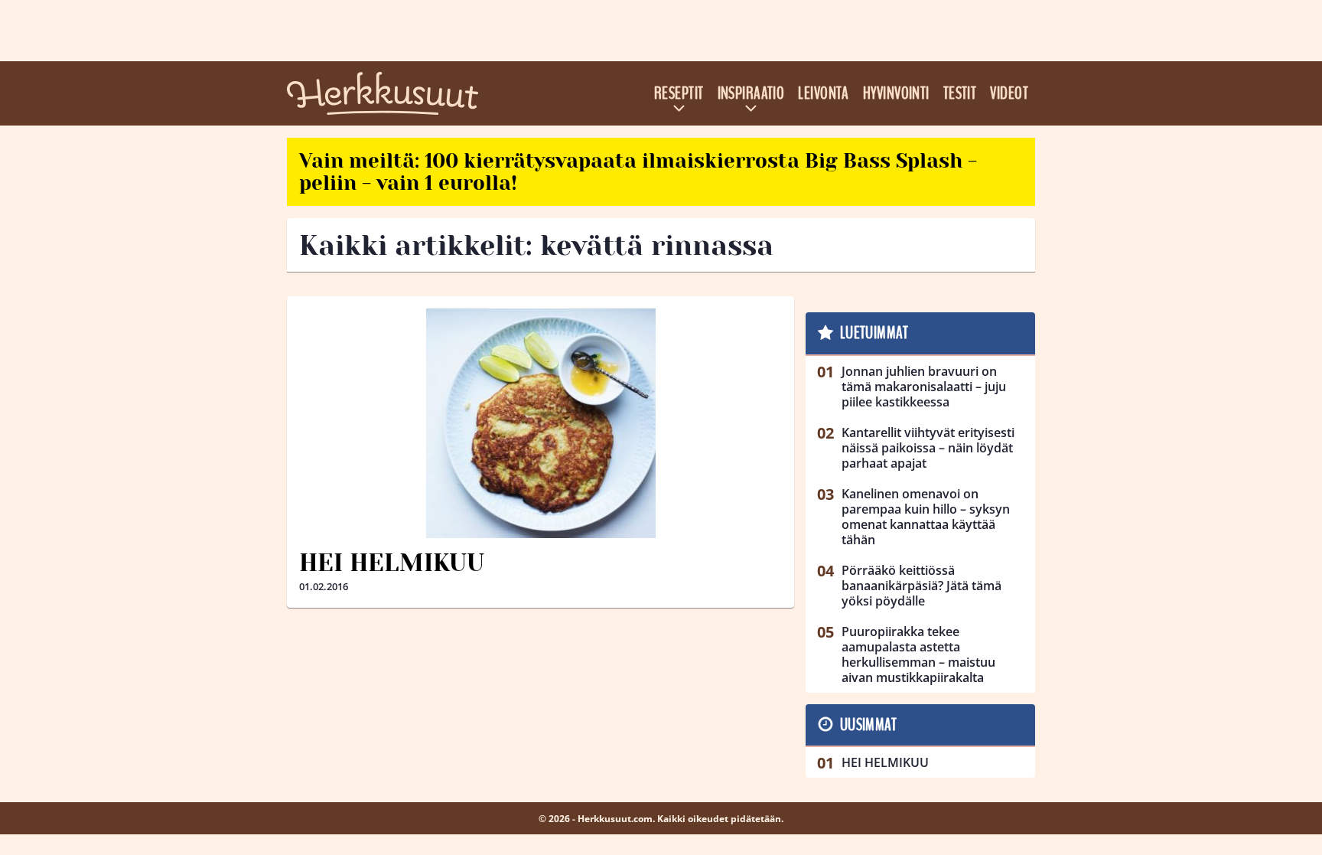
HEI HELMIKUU (391, 563)
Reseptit (679, 93)
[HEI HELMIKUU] (540, 423)
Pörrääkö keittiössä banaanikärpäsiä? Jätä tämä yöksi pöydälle (921, 585)
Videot (1009, 93)
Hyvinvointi (896, 93)
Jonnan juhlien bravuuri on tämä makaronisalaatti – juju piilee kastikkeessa (924, 386)
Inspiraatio (751, 93)
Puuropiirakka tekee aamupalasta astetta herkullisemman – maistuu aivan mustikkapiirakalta (918, 654)
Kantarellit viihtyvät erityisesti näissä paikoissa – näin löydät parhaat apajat (928, 448)
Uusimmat (868, 724)
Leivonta (823, 93)
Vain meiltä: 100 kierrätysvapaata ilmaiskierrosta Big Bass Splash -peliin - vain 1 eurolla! (638, 171)
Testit (960, 93)
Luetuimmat (874, 332)
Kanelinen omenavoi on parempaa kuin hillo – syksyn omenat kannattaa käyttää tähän (926, 516)
